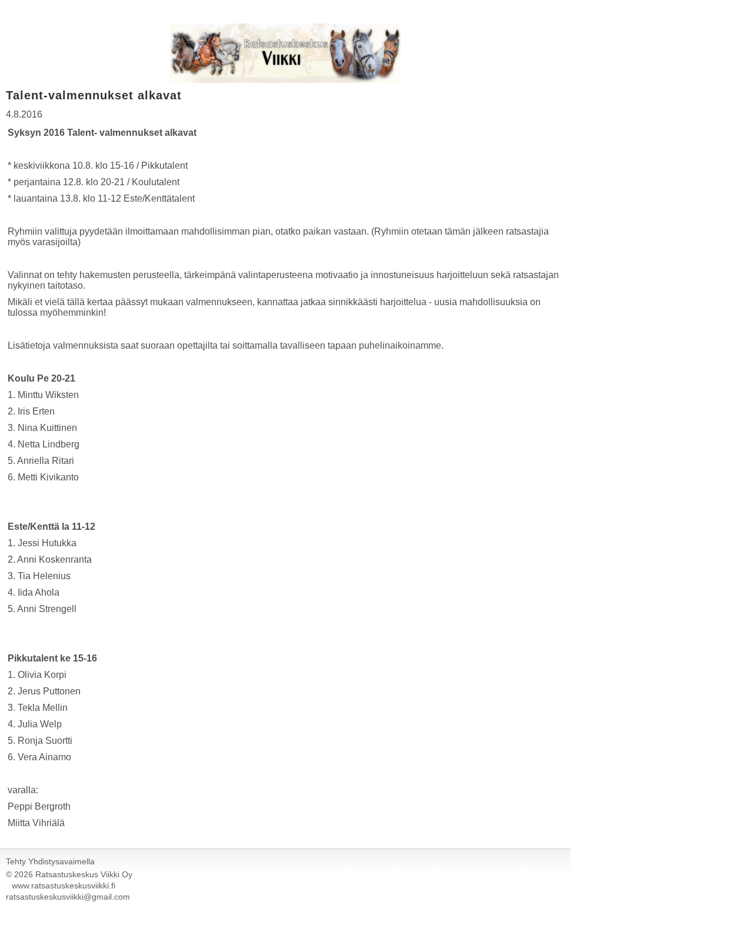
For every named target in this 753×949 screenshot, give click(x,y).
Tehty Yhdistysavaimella (50, 861)
